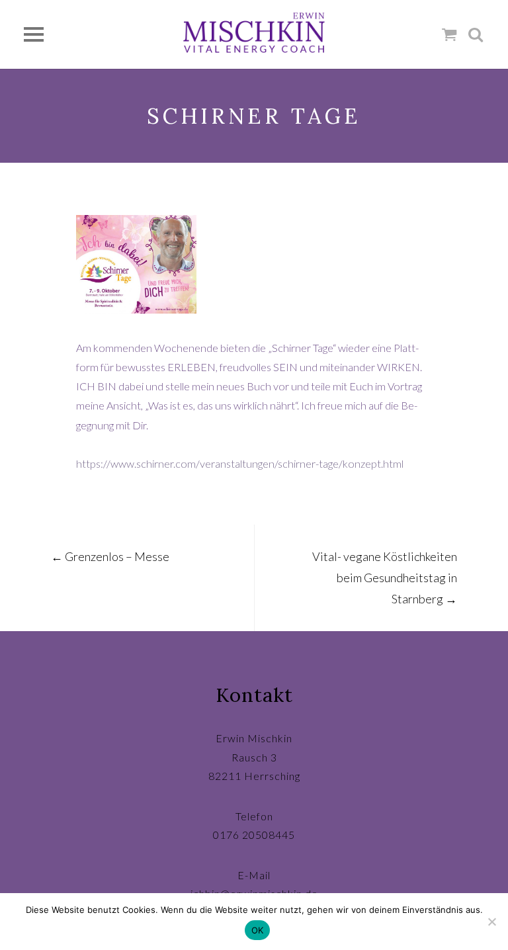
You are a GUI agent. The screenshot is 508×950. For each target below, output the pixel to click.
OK (257, 930)
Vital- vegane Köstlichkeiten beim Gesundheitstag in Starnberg (384, 577)
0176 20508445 (254, 834)
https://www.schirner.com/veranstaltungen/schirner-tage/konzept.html (239, 463)
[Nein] (491, 921)
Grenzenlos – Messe (110, 556)
